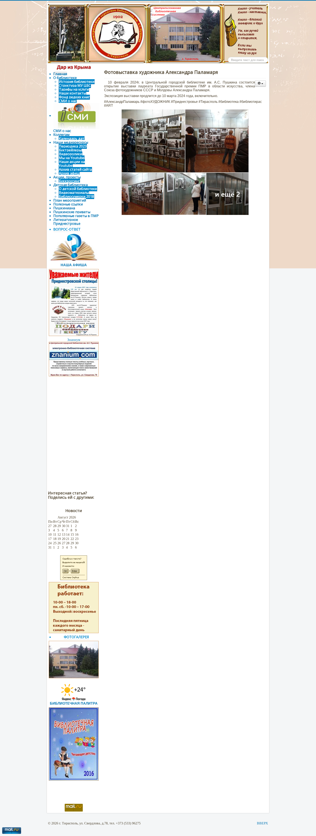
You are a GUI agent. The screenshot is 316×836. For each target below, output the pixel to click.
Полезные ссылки (68, 204)
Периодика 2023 (73, 146)
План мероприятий (69, 200)
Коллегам (61, 134)
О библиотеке (65, 77)
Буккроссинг (69, 181)
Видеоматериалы (74, 192)
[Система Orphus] (73, 567)
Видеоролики (70, 154)
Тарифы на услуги (74, 89)
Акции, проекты (67, 177)
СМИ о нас (68, 101)
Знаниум (73, 340)
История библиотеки (76, 81)
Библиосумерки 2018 (76, 196)
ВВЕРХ (262, 823)
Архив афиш (69, 173)
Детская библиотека (70, 184)
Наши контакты (72, 93)
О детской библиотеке (78, 188)
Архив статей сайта (75, 169)
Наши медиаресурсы (70, 142)
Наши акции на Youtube (72, 163)
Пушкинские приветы (71, 212)
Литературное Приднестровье (66, 221)
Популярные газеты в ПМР (76, 215)
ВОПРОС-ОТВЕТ (67, 229)
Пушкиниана (64, 208)
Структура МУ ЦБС (75, 85)
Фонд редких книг (74, 97)
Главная (60, 73)
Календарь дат (71, 138)
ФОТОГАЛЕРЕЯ (76, 637)
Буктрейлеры (70, 150)
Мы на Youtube (71, 157)
